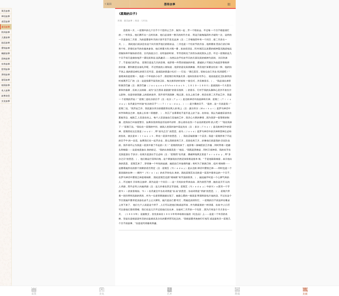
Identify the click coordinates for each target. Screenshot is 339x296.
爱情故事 (5, 48)
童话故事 (5, 27)
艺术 (169, 293)
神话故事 (5, 16)
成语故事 (5, 21)
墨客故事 (169, 4)
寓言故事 (5, 11)
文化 (101, 293)
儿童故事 (5, 37)
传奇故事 (5, 64)
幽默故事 (5, 53)
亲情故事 (5, 74)
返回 (108, 4)
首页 (33, 293)
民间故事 (5, 32)
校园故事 (5, 85)
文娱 (305, 293)
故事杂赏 (5, 96)
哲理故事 (5, 69)
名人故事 (5, 90)
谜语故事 (5, 80)
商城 (237, 293)
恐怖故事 (5, 58)
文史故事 (5, 101)
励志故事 (5, 43)
